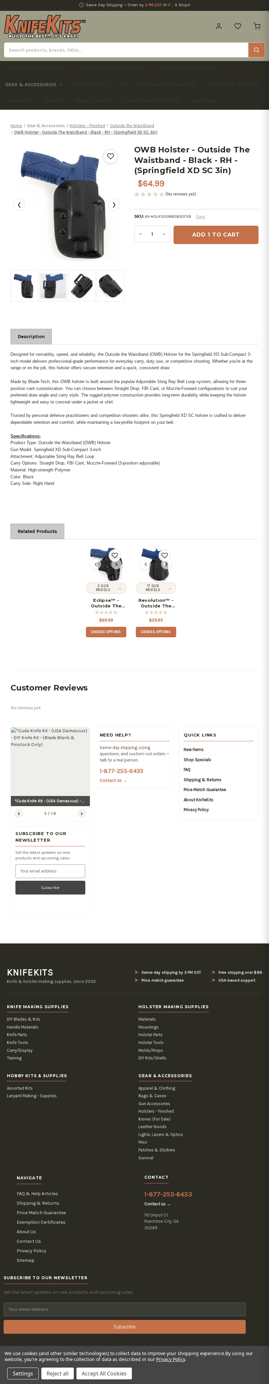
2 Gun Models (103, 588)
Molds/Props (150, 1050)
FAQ (123, 84)
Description (31, 336)
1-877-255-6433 (121, 771)
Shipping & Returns (232, 84)
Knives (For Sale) (154, 1119)
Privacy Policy (93, 101)
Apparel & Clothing (156, 1088)
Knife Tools (17, 1042)
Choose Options (106, 632)
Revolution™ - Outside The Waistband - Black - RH (156, 603)
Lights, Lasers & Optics (160, 1134)
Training (14, 1057)
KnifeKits (30, 972)
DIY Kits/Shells (152, 1057)
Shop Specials (91, 84)
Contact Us (18, 101)
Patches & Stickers (156, 1149)
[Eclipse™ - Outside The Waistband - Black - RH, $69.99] (106, 564)
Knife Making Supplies (33, 68)
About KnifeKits (199, 799)
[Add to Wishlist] (110, 156)
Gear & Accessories (30, 84)
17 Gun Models (153, 588)
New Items (205, 101)
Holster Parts (150, 1034)
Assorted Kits (20, 1088)
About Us (54, 101)
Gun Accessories (154, 1103)
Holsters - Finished (156, 1111)
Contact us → (113, 780)
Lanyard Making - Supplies (32, 1095)
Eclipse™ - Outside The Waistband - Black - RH (106, 603)
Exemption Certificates (151, 101)
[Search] (256, 50)
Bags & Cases (152, 1095)
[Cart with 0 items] (257, 26)
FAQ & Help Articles (37, 1193)
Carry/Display (19, 1050)
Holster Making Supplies (110, 68)
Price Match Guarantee (167, 84)
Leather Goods (152, 1126)
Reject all (58, 1373)
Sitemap (25, 1260)
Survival (146, 1157)
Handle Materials (22, 1027)
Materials (147, 1019)
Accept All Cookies (104, 1373)
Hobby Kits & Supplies (187, 68)
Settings (23, 1373)
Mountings (148, 1027)
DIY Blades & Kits (23, 1019)
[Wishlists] (238, 26)
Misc (142, 1142)
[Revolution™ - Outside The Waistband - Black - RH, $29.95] (156, 564)
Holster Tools (151, 1042)
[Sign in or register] (219, 26)
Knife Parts (17, 1034)
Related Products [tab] (37, 531)
